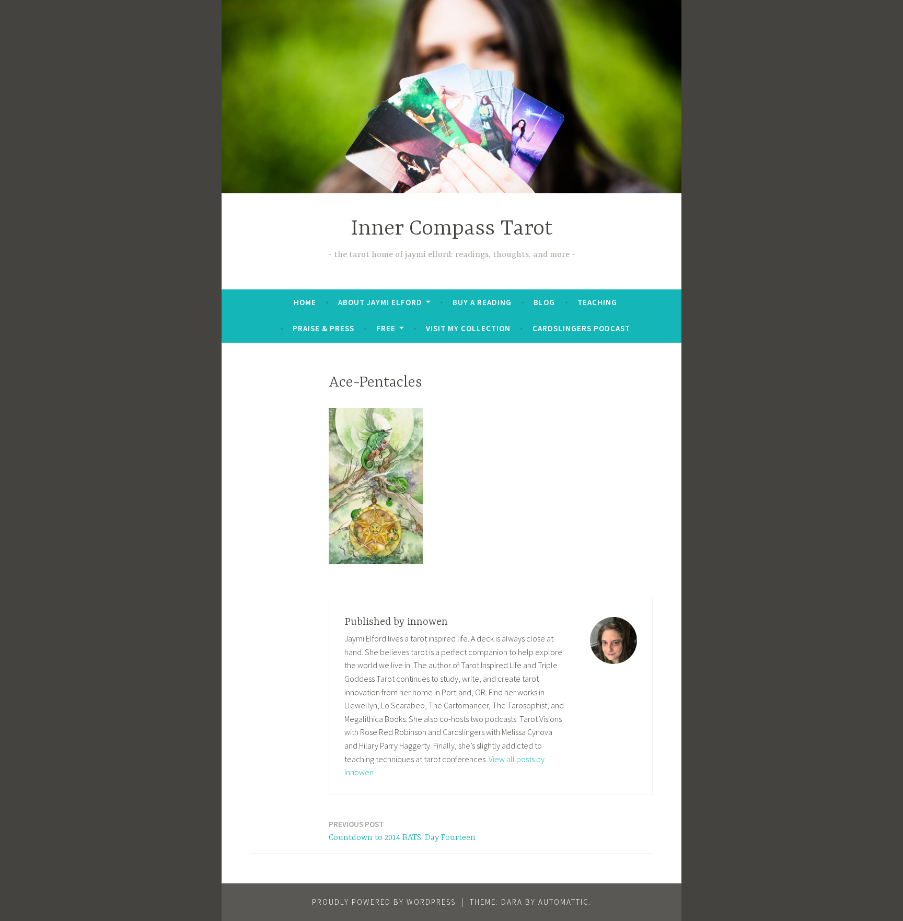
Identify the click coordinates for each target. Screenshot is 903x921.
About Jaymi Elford (380, 302)
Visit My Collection (468, 328)
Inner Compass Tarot (452, 229)
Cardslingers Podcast (581, 328)
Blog (544, 302)
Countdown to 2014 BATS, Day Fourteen (402, 831)
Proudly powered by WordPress (384, 902)
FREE (386, 328)
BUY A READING (482, 302)
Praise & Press (323, 328)
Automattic (563, 902)
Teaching (597, 302)
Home (305, 302)
